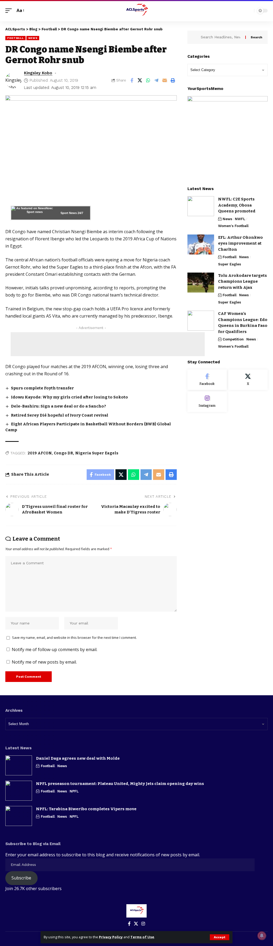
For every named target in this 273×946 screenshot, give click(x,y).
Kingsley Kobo (38, 73)
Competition (233, 339)
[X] (248, 379)
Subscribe (21, 878)
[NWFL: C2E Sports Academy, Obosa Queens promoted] (200, 206)
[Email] (164, 80)
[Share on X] (140, 80)
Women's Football (233, 226)
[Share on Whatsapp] (148, 80)
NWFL (240, 219)
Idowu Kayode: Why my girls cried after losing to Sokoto (69, 397)
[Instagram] (207, 401)
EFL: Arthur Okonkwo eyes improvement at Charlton (240, 243)
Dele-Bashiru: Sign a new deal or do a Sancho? (58, 406)
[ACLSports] (136, 10)
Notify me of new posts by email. (44, 662)
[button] (219, 937)
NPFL (74, 791)
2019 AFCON (40, 453)
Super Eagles (229, 264)
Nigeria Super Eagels (96, 453)
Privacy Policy (111, 937)
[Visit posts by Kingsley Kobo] (13, 80)
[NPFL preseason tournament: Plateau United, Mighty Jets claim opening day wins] (18, 791)
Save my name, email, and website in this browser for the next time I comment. (74, 637)
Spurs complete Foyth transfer (42, 388)
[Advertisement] (108, 344)
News (33, 37)
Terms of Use (142, 937)
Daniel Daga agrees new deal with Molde (78, 758)
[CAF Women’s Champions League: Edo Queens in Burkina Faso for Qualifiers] (200, 321)
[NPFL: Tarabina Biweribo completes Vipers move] (18, 816)
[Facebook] (207, 379)
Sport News (69, 213)
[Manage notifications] (262, 935)
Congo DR (63, 453)
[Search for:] (221, 37)
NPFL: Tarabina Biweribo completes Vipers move (86, 809)
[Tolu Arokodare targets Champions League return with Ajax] (200, 283)
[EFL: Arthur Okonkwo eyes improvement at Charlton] (200, 244)
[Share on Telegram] (156, 80)
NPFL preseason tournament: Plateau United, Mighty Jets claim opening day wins (120, 783)
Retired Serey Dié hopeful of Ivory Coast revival (59, 415)
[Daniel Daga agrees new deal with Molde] (18, 765)
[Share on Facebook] (131, 80)
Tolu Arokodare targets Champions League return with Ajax (242, 281)
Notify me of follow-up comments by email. (54, 649)
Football (15, 37)
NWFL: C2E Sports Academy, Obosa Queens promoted (236, 205)
